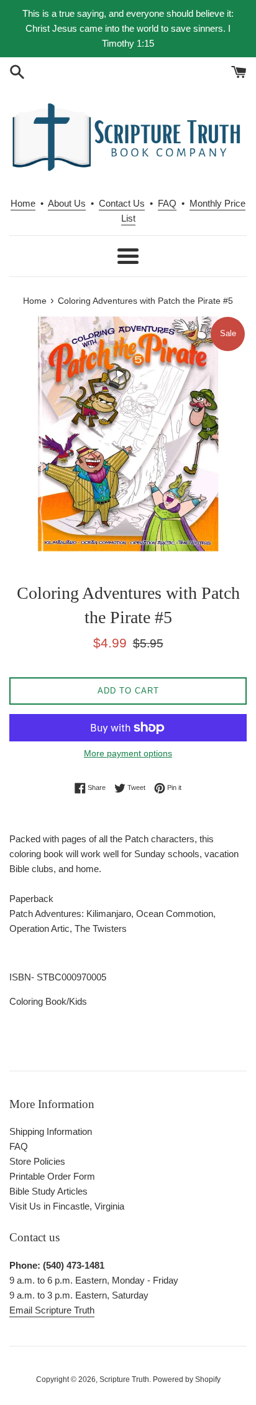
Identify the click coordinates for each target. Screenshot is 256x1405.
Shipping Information (50, 1131)
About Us (67, 203)
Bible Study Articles (48, 1191)
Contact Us (122, 203)
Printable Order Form (52, 1176)
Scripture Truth (124, 1379)
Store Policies (37, 1161)
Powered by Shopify (187, 1379)
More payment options (128, 753)
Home (23, 203)
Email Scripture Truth (51, 1310)
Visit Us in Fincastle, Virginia (66, 1206)
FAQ (167, 203)
